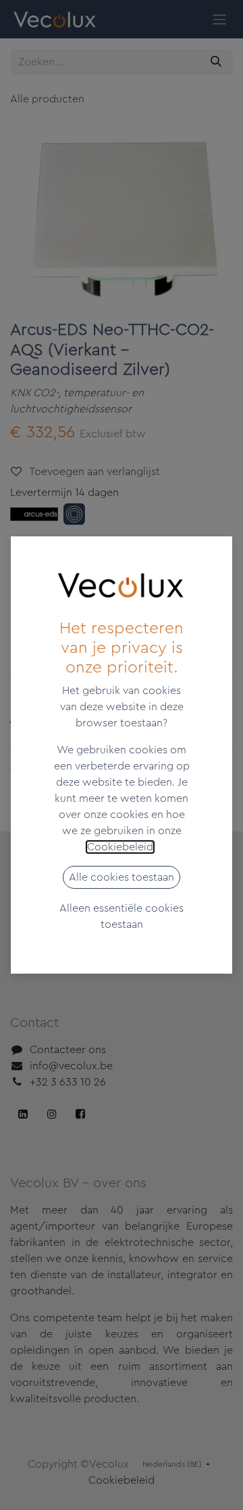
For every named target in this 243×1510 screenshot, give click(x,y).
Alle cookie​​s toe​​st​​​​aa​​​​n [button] (121, 877)
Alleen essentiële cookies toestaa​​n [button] (121, 916)
